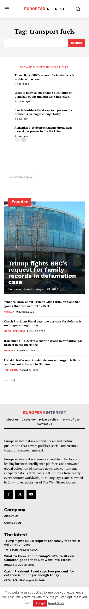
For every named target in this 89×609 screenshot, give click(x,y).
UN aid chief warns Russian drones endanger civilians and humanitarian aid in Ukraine (42, 362)
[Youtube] (31, 494)
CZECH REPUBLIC (14, 331)
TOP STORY (11, 369)
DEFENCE (9, 350)
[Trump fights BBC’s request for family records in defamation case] (44, 247)
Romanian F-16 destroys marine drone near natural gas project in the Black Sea (43, 129)
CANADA (9, 311)
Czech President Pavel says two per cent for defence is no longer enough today (43, 112)
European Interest (20, 289)
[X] (19, 494)
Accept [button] (40, 603)
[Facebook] (8, 494)
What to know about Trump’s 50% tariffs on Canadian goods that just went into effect (43, 94)
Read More (56, 603)
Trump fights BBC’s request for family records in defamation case (44, 77)
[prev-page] (17, 139)
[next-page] (23, 139)
